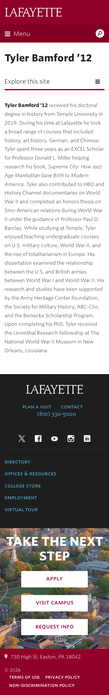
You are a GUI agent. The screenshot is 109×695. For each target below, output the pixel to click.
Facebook (38, 438)
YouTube (54, 438)
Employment (21, 497)
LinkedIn (87, 438)
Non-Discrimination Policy (41, 685)
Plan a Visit (36, 407)
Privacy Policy (62, 677)
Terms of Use (24, 677)
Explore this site (27, 81)
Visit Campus (55, 602)
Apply (54, 578)
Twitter (22, 438)
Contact (72, 407)
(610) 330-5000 (56, 414)
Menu (21, 33)
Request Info (54, 626)
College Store (23, 486)
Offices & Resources (30, 473)
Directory (18, 462)
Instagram (71, 438)
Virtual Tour (21, 509)
